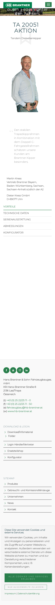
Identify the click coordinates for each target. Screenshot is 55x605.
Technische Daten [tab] (16, 213)
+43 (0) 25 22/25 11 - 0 (18, 400)
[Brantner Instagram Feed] (20, 370)
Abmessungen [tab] (13, 226)
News (10, 503)
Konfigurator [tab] (13, 232)
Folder (11, 436)
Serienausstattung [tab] (17, 219)
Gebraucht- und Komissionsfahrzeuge (28, 490)
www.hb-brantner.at (20, 411)
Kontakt (11, 509)
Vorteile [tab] (9, 206)
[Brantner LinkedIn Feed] (27, 370)
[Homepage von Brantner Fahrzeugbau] (17, 4)
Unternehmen (15, 496)
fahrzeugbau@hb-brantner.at (24, 407)
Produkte (12, 484)
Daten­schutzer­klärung (29, 593)
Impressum (10, 593)
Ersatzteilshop (15, 451)
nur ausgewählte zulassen (26, 587)
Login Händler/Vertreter (20, 444)
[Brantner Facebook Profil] (6, 370)
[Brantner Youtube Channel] (13, 370)
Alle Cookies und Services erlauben (28, 577)
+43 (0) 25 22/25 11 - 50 (19, 403)
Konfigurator (14, 457)
